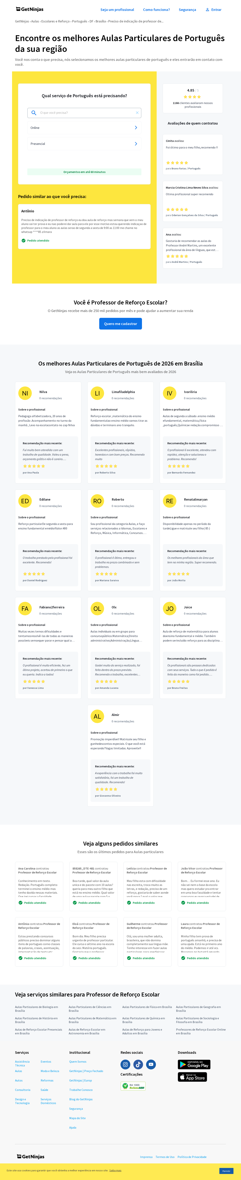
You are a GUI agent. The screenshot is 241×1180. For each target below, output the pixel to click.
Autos (19, 1080)
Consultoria (22, 1090)
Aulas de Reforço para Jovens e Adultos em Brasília (142, 1031)
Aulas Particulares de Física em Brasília (147, 1007)
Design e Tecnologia (22, 1101)
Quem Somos (77, 1061)
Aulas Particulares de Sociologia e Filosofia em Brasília (197, 1020)
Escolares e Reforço (55, 21)
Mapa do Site (77, 1118)
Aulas (35, 21)
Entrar (216, 9)
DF (91, 21)
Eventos (46, 1061)
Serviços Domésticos (48, 1101)
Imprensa (146, 1157)
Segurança (187, 9)
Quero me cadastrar (120, 323)
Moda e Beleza (50, 1071)
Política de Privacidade (192, 1157)
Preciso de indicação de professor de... (135, 21)
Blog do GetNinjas (81, 1099)
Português (79, 21)
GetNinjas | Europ (80, 1080)
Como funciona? (156, 9)
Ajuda (72, 1127)
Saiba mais (115, 1170)
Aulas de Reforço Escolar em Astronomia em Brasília (87, 1031)
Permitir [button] (226, 1171)
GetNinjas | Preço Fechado (86, 1071)
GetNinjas (22, 21)
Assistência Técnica (22, 1063)
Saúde (44, 1090)
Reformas (47, 1080)
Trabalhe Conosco (81, 1090)
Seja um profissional (117, 9)
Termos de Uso (165, 1157)
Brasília (100, 21)
